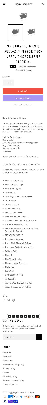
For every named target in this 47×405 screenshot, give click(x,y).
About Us (7, 352)
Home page (8, 360)
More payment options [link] (23, 104)
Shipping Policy (10, 376)
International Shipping (13, 364)
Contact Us (8, 356)
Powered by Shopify (27, 393)
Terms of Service (10, 384)
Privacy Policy (9, 368)
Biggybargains (14, 393)
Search (6, 372)
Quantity (6, 77)
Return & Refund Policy (13, 380)
